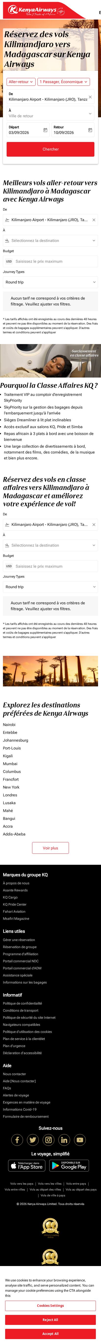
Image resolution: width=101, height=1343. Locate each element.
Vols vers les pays (21, 1183)
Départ (14, 127)
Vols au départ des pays (81, 1189)
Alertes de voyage (16, 1095)
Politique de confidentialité (22, 1003)
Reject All (50, 1320)
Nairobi (9, 724)
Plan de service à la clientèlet (24, 1039)
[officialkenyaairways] (48, 1140)
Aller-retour (18, 81)
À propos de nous (16, 883)
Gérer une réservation (19, 940)
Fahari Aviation (14, 911)
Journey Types (14, 272)
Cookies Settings (50, 1305)
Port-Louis (12, 748)
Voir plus (50, 848)
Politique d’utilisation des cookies (27, 1032)
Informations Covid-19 (20, 1109)
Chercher (51, 149)
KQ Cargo (10, 897)
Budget (8, 251)
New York (11, 787)
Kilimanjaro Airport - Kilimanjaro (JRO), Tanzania (48, 99)
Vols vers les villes (50, 1183)
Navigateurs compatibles (21, 1025)
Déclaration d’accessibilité (22, 1053)
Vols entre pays (76, 1183)
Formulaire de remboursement (26, 1116)
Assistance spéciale (17, 975)
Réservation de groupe (20, 947)
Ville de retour (21, 116)
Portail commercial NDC (20, 961)
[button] (64, 82)
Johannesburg (15, 740)
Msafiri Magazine (16, 919)
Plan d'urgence (14, 1046)
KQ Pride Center (14, 904)
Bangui (9, 818)
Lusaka (9, 803)
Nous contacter (14, 1074)
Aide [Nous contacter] (19, 1081)
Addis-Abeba (14, 834)
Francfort (11, 779)
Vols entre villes (15, 1189)
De (11, 94)
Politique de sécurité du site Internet (29, 1017)
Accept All (50, 1334)
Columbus (12, 771)
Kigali (8, 756)
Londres (10, 795)
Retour (59, 127)
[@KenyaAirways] (33, 1140)
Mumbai (10, 763)
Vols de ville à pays (53, 1195)
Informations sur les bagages (25, 982)
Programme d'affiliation (20, 954)
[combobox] (50, 220)
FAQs (7, 1088)
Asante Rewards (15, 890)
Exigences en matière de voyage (26, 1102)
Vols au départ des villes (45, 1189)
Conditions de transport (20, 1010)
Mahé (8, 810)
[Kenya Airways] (17, 1140)
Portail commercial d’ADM (22, 968)
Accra (8, 826)
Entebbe (10, 732)
